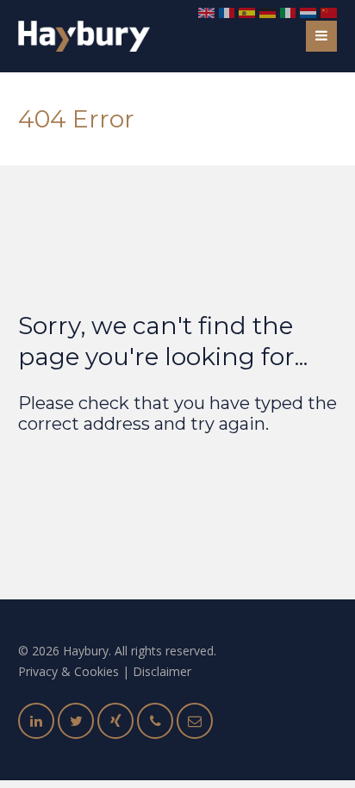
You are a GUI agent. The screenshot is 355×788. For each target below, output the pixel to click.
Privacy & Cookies (68, 671)
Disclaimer (162, 671)
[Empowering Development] (84, 36)
